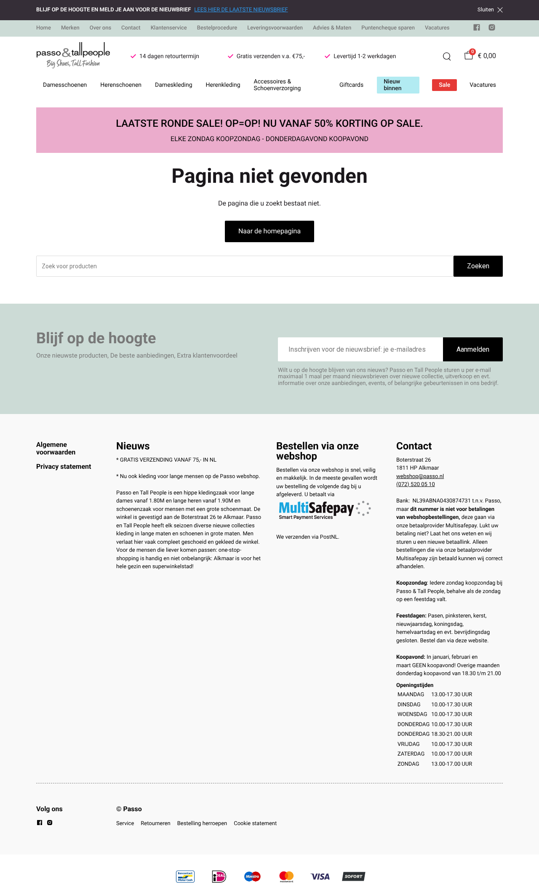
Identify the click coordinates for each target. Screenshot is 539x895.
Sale (444, 85)
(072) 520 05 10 (415, 484)
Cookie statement (255, 823)
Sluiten (486, 10)
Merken (70, 28)
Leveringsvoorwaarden (275, 28)
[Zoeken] (447, 56)
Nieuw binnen (392, 85)
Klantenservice (169, 28)
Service (125, 823)
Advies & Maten (332, 28)
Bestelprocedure (217, 28)
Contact (131, 28)
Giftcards (351, 85)
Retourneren (155, 823)
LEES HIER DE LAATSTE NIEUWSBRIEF (241, 10)
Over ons (100, 28)
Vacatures (437, 28)
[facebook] (476, 29)
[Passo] (73, 56)
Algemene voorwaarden (55, 448)
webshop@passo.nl (420, 476)
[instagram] (492, 29)
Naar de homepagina (269, 231)
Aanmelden (472, 349)
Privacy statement (63, 466)
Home (43, 28)
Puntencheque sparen (388, 28)
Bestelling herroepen (202, 823)
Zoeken (478, 266)
